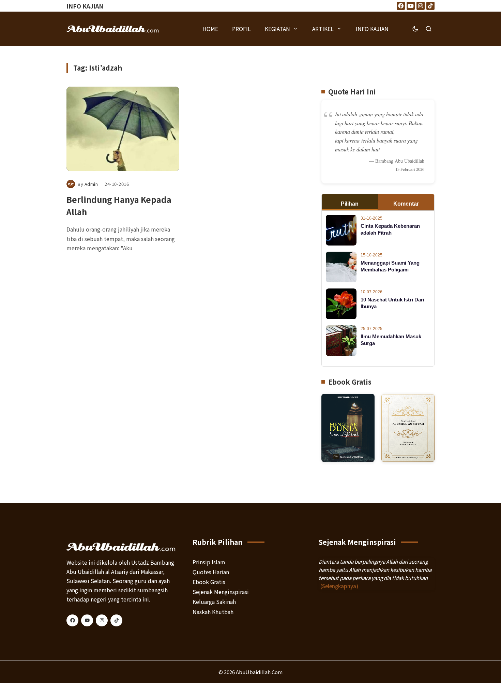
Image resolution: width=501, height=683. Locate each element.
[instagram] (102, 620)
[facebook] (72, 620)
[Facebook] (401, 6)
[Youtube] (411, 6)
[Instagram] (420, 6)
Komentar (406, 204)
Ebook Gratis (209, 582)
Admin (91, 184)
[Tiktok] (430, 6)
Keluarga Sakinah (214, 601)
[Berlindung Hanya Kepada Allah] (122, 129)
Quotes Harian (211, 572)
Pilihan (350, 204)
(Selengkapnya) (339, 586)
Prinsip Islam (209, 562)
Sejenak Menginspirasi (221, 592)
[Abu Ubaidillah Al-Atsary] (112, 28)
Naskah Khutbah (213, 612)
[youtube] (87, 620)
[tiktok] (116, 620)
